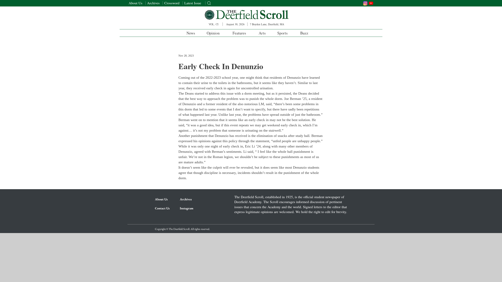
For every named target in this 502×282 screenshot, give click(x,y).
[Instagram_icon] (365, 3)
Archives (153, 3)
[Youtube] (371, 3)
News (190, 33)
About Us (135, 3)
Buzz (304, 33)
